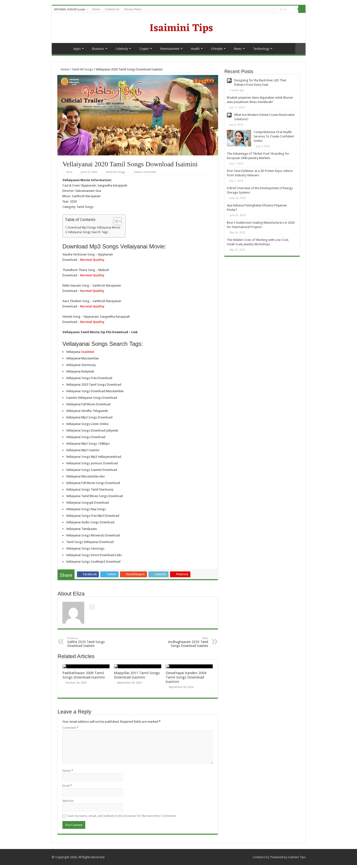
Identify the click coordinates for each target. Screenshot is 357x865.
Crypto (144, 49)
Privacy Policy (133, 9)
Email (67, 786)
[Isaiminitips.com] (178, 27)
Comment (70, 727)
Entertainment (169, 49)
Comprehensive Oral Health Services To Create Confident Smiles (274, 136)
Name (67, 770)
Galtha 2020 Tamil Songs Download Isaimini (86, 642)
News (238, 49)
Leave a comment (145, 172)
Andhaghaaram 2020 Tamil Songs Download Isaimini (188, 642)
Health (195, 49)
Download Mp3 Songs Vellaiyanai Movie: (94, 227)
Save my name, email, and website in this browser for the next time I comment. (121, 816)
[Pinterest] (268, 9)
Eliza (69, 172)
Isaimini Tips (297, 857)
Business (98, 49)
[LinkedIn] (273, 9)
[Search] (302, 9)
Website (68, 801)
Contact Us (112, 9)
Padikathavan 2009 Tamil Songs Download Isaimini (83, 675)
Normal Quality (92, 322)
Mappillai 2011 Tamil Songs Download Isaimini (137, 675)
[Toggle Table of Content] (115, 221)
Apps (77, 49)
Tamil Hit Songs (82, 69)
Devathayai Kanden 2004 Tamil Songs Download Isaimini (186, 677)
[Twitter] (263, 9)
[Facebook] (259, 9)
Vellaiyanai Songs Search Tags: (88, 232)
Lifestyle (216, 49)
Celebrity (122, 49)
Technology (261, 49)
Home (96, 9)
